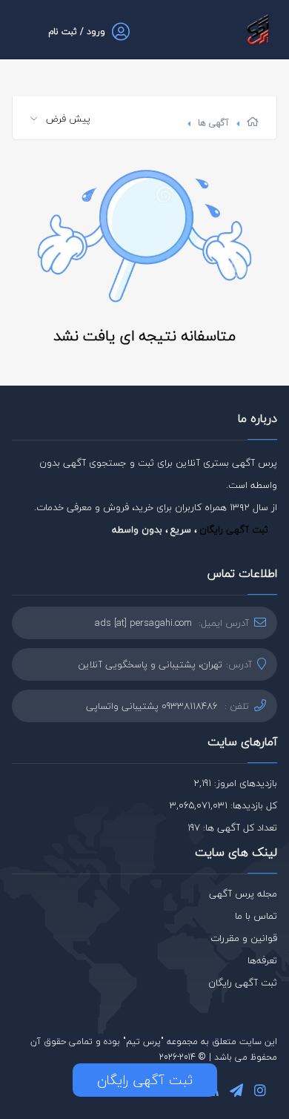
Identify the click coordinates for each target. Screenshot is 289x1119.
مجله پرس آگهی (243, 893)
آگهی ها (213, 123)
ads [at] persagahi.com (143, 623)
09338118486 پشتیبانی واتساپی (152, 706)
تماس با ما (256, 916)
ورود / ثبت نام (76, 31)
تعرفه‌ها (262, 960)
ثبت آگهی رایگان (233, 529)
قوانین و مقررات (243, 938)
